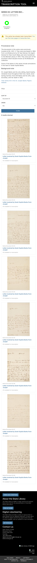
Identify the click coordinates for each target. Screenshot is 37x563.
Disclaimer (10, 557)
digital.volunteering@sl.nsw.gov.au (12, 537)
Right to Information (11, 559)
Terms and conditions (10, 495)
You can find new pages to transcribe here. (20, 37)
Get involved (8, 523)
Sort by (4, 95)
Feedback (23, 561)
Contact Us (14, 561)
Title (3, 88)
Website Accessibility (26, 559)
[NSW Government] (31, 551)
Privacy (18, 557)
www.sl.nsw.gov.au (8, 538)
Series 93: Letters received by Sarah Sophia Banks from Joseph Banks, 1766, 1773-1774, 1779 (14, 15)
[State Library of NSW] (25, 546)
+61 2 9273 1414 (7, 535)
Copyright (26, 557)
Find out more (8, 508)
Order (3, 102)
